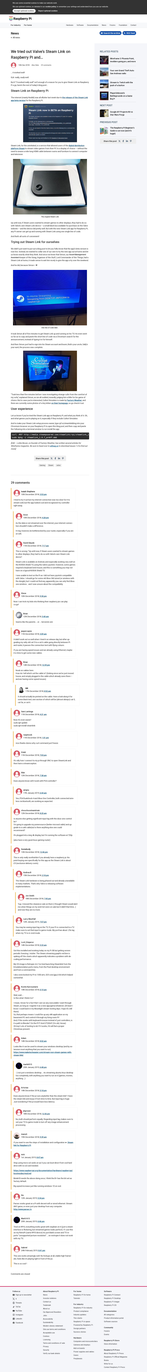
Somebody (25, 849)
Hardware (69, 25)
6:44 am (43, 793)
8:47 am (40, 1157)
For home (28, 25)
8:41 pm (41, 1250)
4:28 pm (45, 518)
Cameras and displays (82, 1345)
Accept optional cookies (24, 11)
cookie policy (50, 7)
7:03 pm (43, 755)
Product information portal (114, 1318)
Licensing (46, 1340)
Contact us (47, 1302)
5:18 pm (43, 1090)
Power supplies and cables (84, 1352)
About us (46, 1309)
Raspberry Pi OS (110, 1305)
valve (58, 465)
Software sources (110, 1322)
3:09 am (43, 634)
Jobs (45, 1315)
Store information (110, 1344)
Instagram (19, 1315)
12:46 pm (44, 852)
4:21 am (43, 714)
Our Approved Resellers (52, 1312)
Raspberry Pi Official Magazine (115, 1357)
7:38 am (43, 775)
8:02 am (43, 1041)
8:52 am (47, 691)
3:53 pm (43, 494)
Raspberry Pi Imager (111, 1302)
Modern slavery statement (53, 1326)
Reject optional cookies (48, 11)
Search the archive (112, 33)
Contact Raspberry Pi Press (114, 1367)
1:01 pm (45, 738)
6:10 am (43, 990)
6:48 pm (43, 1067)
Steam (50, 465)
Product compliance (81, 1311)
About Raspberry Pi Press (114, 1353)
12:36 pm (46, 1114)
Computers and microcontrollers (86, 1341)
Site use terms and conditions (54, 1329)
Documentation (92, 25)
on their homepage (59, 403)
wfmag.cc (54, 446)
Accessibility (48, 1319)
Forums (112, 25)
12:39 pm (46, 665)
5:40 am (45, 616)
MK (26, 688)
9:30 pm (43, 596)
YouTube (19, 1311)
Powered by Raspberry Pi (83, 1325)
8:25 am (43, 813)
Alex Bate (35, 65)
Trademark (47, 1305)
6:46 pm (41, 1221)
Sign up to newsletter (24, 1295)
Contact (133, 25)
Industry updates (80, 1315)
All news (16, 37)
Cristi (23, 752)
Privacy (46, 1347)
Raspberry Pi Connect (112, 1295)
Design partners (80, 1328)
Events (106, 1334)
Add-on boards (79, 1348)
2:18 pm (45, 875)
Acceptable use (49, 1333)
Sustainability (48, 1322)
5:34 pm (41, 1198)
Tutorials (77, 1298)
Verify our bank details (51, 1353)
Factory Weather (74, 400)
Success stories (80, 1332)
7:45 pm (47, 898)
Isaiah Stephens (28, 491)
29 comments (46, 65)
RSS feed (131, 33)
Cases (76, 1355)
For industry (16, 25)
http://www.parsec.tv (23, 1209)
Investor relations (49, 1298)
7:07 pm (43, 922)
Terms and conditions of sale (54, 1343)
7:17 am (45, 546)
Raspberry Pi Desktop (112, 1298)
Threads (19, 1303)
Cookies (46, 1336)
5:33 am (43, 945)
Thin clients (78, 1318)
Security (46, 1350)
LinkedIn (19, 1319)
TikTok (18, 1307)
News (104, 25)
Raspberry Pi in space (82, 1322)
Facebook (19, 1323)
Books (106, 1360)
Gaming (42, 465)
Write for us (108, 1364)
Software (80, 25)
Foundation (123, 25)
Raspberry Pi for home (82, 1295)
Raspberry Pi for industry (83, 1308)
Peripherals (78, 1359)
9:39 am (43, 1137)
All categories (109, 1315)
